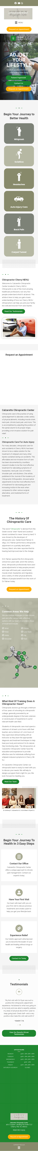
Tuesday (10, 1056)
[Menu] (19, 1147)
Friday (10, 1065)
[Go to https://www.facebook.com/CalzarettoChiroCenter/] (15, 3)
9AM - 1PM (27, 1062)
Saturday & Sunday (10, 1067)
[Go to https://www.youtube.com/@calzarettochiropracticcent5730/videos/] (19, 3)
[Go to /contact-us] (19, 865)
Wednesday (10, 1059)
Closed (27, 1067)
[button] (13, 311)
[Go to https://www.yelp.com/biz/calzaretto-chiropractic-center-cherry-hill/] (22, 3)
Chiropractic (15, 529)
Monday (10, 1054)
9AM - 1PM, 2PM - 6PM (27, 1054)
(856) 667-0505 (19, 1130)
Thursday (10, 1062)
